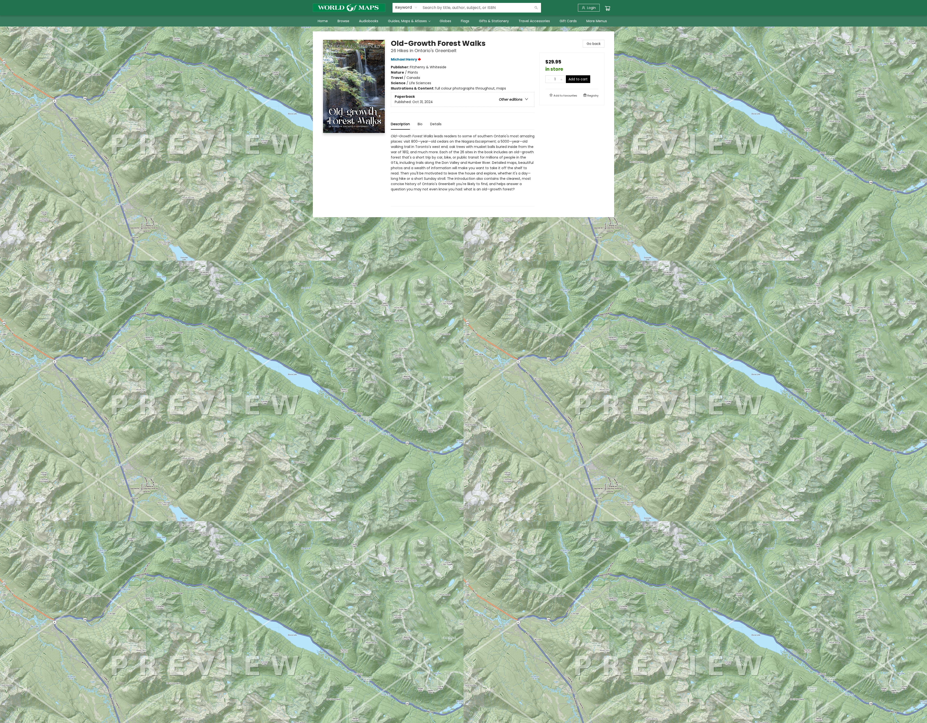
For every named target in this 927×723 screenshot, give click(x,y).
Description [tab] (400, 124)
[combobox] (406, 7)
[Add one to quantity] (561, 79)
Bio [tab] (420, 124)
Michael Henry (404, 59)
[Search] (536, 8)
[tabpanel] (462, 170)
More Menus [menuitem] (596, 21)
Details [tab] (436, 124)
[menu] (463, 21)
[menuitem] (323, 21)
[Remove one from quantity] (549, 79)
